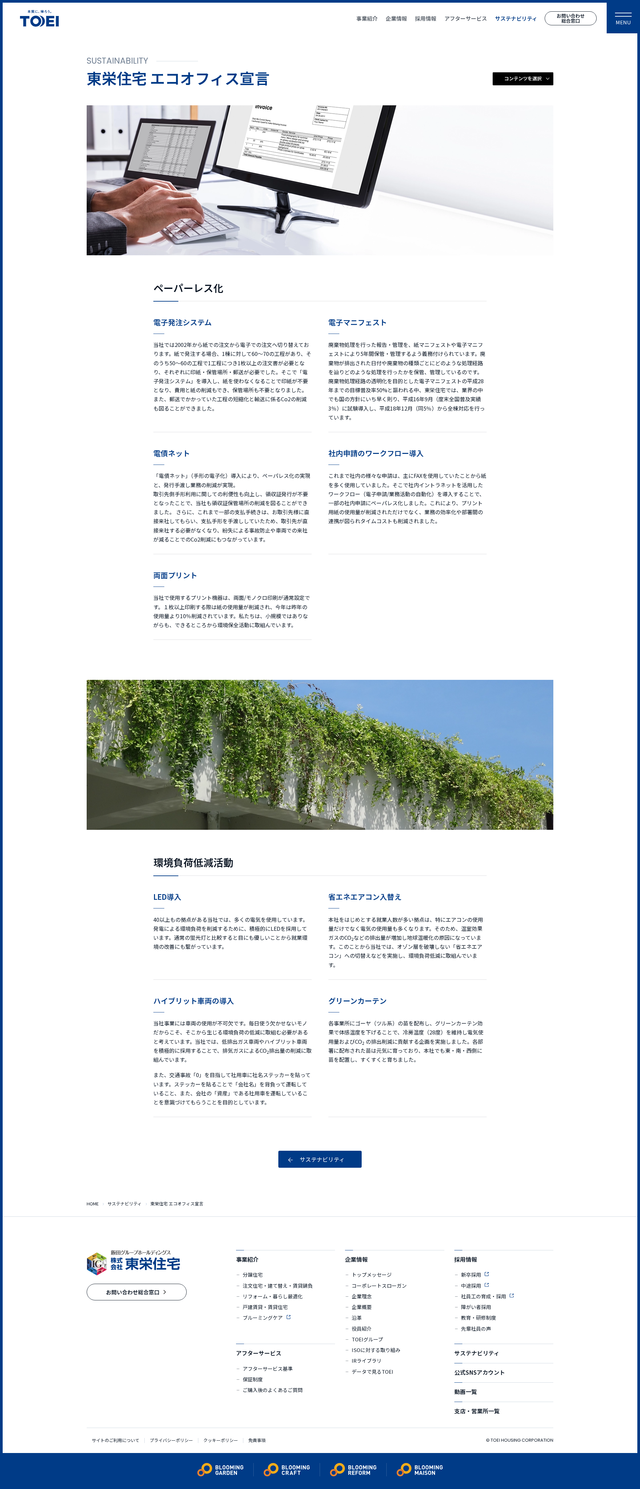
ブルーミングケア (263, 1317)
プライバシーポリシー (171, 1440)
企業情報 (356, 1259)
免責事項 (257, 1440)
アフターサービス (258, 1353)
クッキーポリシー (220, 1440)
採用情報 (465, 1259)
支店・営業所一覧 (477, 1411)
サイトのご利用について (115, 1440)
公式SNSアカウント (479, 1372)
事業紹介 (247, 1259)
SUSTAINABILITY (117, 61)
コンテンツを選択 (523, 78)
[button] (523, 78)
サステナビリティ (476, 1353)
